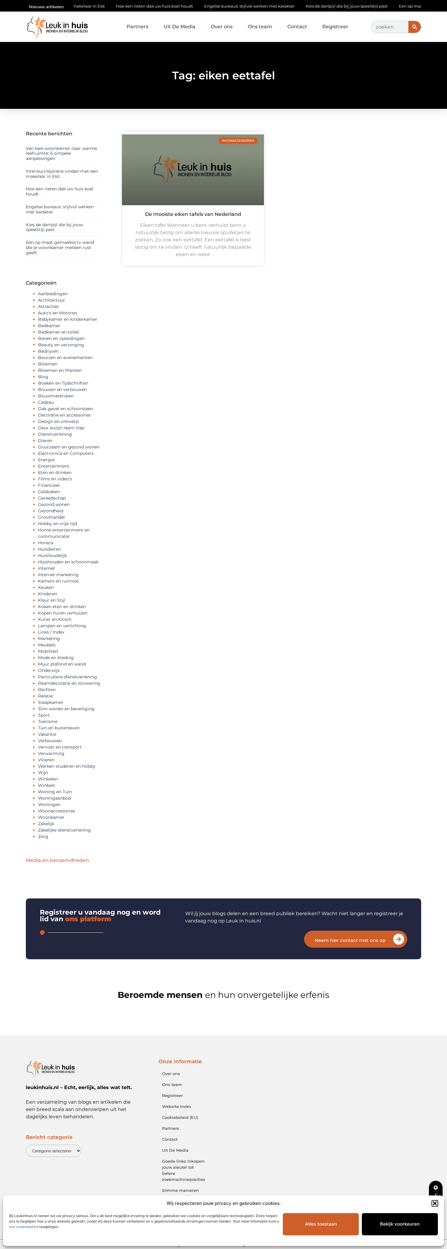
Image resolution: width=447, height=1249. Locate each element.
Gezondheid (50, 511)
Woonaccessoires (56, 811)
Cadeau (46, 402)
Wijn (43, 772)
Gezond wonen (54, 504)
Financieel (49, 485)
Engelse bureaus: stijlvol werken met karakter (225, 6)
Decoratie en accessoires (64, 415)
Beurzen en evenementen (65, 357)
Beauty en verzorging (61, 345)
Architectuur (51, 300)
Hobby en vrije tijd (57, 523)
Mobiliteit (48, 651)
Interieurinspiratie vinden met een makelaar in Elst (62, 173)
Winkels (46, 785)
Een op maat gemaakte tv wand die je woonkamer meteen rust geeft (60, 247)
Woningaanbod (54, 798)
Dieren (45, 440)
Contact (297, 26)
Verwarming (51, 753)
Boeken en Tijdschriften (63, 383)
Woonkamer (51, 817)
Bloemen (47, 364)
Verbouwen (50, 740)
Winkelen (48, 779)
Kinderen (47, 594)
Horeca (45, 542)
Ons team (260, 26)
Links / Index (51, 632)
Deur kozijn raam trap (61, 428)
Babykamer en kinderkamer (67, 319)
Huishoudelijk (52, 555)
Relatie (45, 696)
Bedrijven (48, 351)
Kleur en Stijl (51, 600)
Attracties (48, 306)
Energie (46, 459)
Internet (46, 568)
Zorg (43, 836)
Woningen (49, 804)
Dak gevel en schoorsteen (65, 408)
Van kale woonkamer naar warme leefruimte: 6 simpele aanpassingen (61, 153)
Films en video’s (55, 479)
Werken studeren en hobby (66, 766)
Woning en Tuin (55, 791)
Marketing (49, 638)
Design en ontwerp (58, 421)
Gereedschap (52, 498)
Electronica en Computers (66, 453)
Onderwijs (49, 670)
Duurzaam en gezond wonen (68, 447)
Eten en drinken (54, 472)
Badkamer (49, 325)
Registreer (335, 26)
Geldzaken (49, 491)
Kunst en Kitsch (54, 619)
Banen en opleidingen (61, 338)
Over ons (222, 26)
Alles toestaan (321, 1224)
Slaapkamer (50, 702)
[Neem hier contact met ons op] (398, 939)
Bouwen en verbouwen (62, 389)
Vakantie (47, 734)
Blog (43, 376)
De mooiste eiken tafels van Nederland (193, 214)
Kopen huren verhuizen (62, 613)
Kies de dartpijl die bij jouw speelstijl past (322, 6)
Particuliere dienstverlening (67, 677)
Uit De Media (180, 26)
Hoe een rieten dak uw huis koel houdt (130, 6)
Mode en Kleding (56, 657)
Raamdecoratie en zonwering (69, 683)
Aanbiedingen (53, 293)
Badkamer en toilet (58, 332)
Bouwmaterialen (56, 396)
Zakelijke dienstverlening (64, 830)
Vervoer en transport (60, 747)
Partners (137, 26)
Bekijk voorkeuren (400, 1224)
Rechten (47, 689)
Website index (176, 1106)
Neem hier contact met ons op (350, 940)
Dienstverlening (55, 434)
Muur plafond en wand (62, 664)
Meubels (47, 645)
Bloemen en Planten (59, 370)
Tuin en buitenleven (59, 728)
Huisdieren (49, 549)
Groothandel (51, 517)
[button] (435, 1203)
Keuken (46, 587)
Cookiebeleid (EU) (180, 1117)
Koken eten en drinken (62, 606)
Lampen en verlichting (62, 625)
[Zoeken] (414, 27)
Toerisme (47, 721)
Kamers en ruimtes (58, 581)
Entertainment (53, 466)
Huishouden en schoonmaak (68, 562)
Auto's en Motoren (57, 313)
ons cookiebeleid (23, 1226)
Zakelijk (46, 823)
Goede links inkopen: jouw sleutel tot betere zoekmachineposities (183, 1170)
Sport (44, 715)
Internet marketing (58, 574)
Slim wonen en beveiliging (66, 708)
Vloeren (46, 760)
